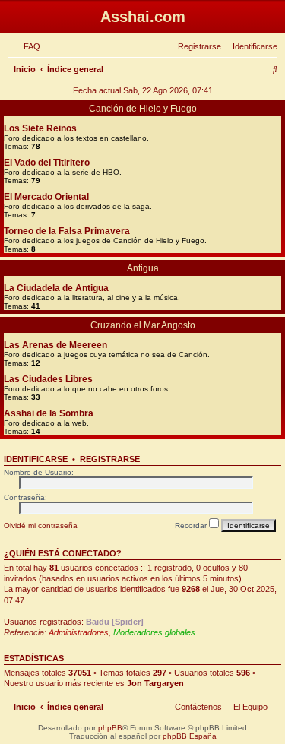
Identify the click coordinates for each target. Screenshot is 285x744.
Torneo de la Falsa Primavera (67, 231)
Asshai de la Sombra (48, 413)
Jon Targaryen (155, 683)
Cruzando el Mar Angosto (142, 325)
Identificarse (36, 459)
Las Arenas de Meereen (55, 345)
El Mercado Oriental (46, 197)
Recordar (192, 525)
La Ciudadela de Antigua (56, 288)
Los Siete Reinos (40, 128)
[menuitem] (28, 46)
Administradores (79, 632)
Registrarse (110, 459)
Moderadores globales (154, 632)
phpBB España (190, 736)
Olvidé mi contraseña (41, 525)
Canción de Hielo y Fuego (143, 108)
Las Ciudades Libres (48, 379)
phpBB (110, 727)
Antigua (143, 268)
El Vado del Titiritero (47, 162)
